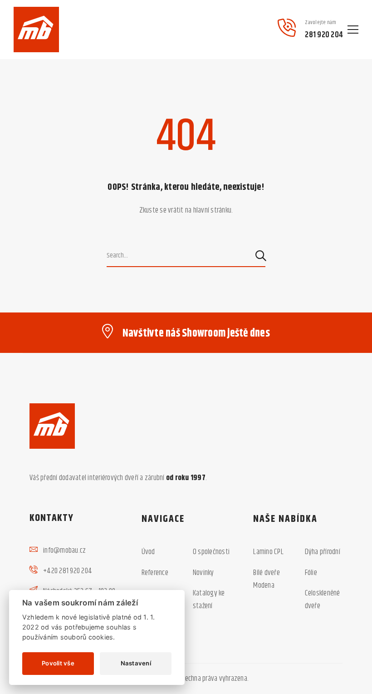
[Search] (261, 255)
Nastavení (136, 663)
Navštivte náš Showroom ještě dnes (196, 333)
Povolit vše (58, 663)
